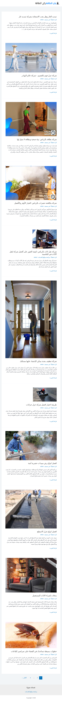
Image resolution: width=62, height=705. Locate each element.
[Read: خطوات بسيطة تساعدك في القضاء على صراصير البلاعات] (31, 635)
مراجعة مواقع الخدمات (44, 257)
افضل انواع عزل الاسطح (47, 532)
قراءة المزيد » (53, 33)
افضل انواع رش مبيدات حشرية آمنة (42, 463)
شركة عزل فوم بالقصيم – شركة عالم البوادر (39, 76)
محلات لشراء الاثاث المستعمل (44, 596)
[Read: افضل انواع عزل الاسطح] (31, 509)
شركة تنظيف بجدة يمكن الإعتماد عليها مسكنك (38, 361)
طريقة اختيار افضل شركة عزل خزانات (41, 405)
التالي (24, 678)
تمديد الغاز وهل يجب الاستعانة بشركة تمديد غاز (38, 17)
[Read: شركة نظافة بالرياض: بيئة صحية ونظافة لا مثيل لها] (31, 119)
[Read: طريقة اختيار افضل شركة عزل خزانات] (45, 394)
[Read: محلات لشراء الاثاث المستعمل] (31, 575)
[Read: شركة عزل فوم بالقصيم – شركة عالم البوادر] (31, 57)
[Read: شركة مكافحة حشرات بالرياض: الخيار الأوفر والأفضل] (31, 182)
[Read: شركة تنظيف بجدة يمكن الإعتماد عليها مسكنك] (31, 319)
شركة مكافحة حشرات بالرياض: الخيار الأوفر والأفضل (35, 203)
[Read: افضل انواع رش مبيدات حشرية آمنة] (31, 445)
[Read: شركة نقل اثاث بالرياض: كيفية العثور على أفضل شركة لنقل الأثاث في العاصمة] (44, 239)
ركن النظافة (40, 3)
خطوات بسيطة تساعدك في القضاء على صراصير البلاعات (34, 651)
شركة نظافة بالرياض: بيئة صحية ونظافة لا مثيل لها (37, 139)
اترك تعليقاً (54, 19)
